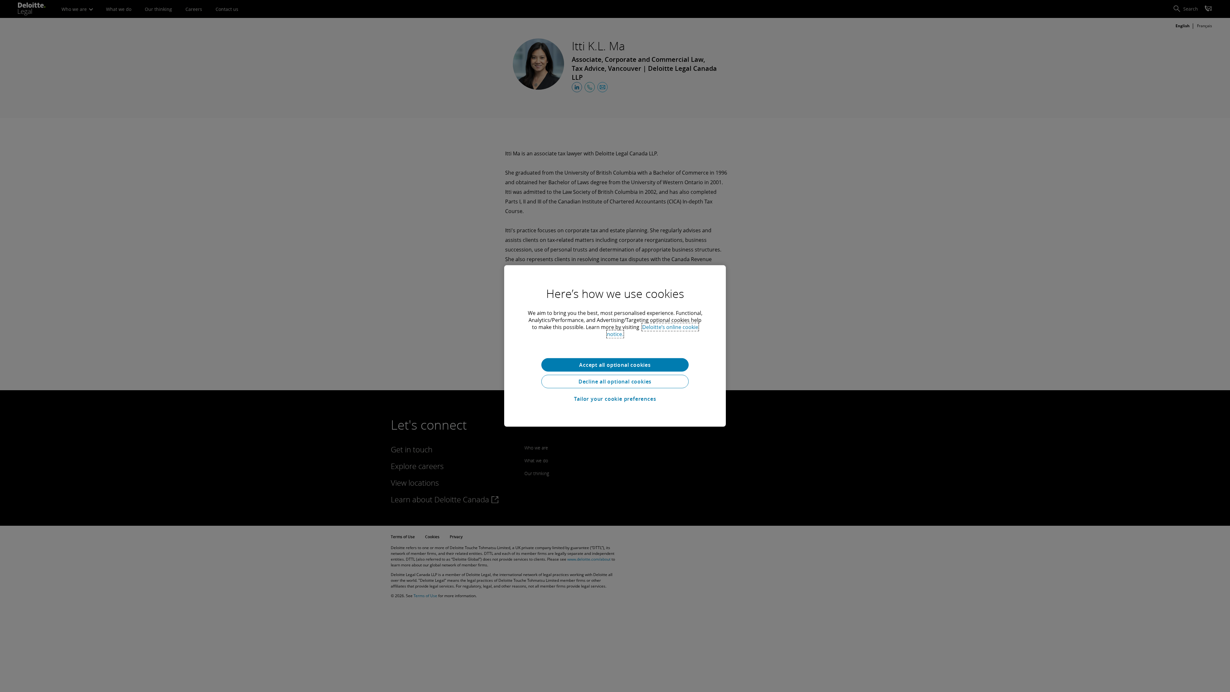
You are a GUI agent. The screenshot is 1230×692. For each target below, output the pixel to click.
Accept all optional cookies (615, 364)
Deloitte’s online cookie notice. (652, 331)
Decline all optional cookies (615, 381)
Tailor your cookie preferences (615, 398)
